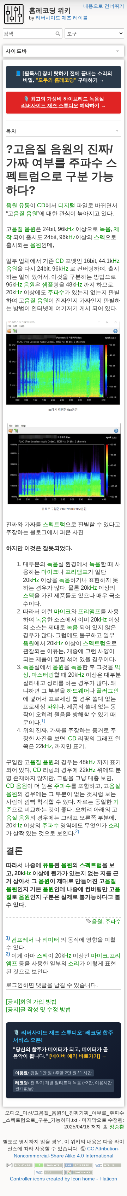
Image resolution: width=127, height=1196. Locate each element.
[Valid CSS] (49, 1172)
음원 (11, 205)
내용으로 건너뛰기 (103, 6)
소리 (114, 825)
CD (41, 205)
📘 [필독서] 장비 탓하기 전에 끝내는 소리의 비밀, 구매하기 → (63, 77)
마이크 (49, 572)
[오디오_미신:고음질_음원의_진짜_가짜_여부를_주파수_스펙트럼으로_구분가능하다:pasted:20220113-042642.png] (63, 467)
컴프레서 (22, 940)
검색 (58, 33)
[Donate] (49, 1165)
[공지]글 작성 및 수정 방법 (38, 1009)
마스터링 (42, 675)
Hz (70, 229)
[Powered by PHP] (78, 1165)
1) (43, 720)
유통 (24, 205)
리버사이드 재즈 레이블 (62, 18)
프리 (71, 572)
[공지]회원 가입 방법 (31, 1002)
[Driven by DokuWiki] (78, 1172)
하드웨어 (78, 691)
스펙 (99, 237)
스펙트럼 (54, 524)
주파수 (56, 292)
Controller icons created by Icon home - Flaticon (63, 1178)
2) (77, 831)
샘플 (47, 285)
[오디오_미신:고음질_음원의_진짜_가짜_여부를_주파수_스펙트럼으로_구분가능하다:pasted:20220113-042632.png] (63, 367)
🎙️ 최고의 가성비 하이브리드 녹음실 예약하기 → (63, 102)
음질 (19, 213)
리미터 (50, 940)
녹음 (105, 229)
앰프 (82, 572)
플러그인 (107, 691)
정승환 (116, 1126)
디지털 (66, 205)
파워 (52, 707)
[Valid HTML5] (108, 1165)
